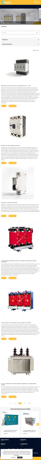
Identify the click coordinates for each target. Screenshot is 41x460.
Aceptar (19, 457)
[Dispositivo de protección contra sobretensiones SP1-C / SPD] (20, 68)
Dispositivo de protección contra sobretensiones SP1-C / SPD (16, 85)
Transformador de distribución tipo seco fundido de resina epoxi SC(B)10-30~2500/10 (19, 261)
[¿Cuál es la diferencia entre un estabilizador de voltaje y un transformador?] (30, 419)
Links (9, 449)
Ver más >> (4, 105)
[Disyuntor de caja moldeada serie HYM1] (20, 126)
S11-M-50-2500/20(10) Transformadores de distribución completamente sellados (18, 384)
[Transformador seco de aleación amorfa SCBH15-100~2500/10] (20, 300)
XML (21, 449)
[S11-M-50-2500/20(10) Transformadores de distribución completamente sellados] (20, 361)
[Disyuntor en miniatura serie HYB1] (20, 183)
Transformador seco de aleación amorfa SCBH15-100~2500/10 (16, 322)
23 (29, 403)
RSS (18, 449)
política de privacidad (28, 449)
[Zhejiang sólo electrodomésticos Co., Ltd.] (6, 2)
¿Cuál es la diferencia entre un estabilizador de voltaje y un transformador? (29, 431)
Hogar (3, 22)
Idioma (36, 2)
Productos (8, 22)
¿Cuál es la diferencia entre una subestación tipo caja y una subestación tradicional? (10, 431)
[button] (3, 424)
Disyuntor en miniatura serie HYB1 (9, 202)
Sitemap (13, 449)
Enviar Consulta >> (12, 105)
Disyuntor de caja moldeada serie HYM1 (10, 145)
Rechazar (13, 457)
